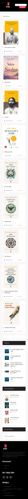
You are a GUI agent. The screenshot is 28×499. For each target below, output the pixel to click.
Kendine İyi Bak (14, 410)
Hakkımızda (6, 465)
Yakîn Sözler (7, 82)
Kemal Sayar (14, 411)
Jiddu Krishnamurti (9, 190)
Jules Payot (9, 155)
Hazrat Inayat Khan (9, 51)
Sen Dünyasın (7, 256)
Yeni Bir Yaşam (7, 186)
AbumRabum (13, 402)
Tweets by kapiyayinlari (9, 436)
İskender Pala (14, 404)
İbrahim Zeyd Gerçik (9, 331)
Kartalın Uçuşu (7, 221)
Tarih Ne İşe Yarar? (14, 417)
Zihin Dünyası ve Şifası (9, 47)
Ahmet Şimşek (14, 419)
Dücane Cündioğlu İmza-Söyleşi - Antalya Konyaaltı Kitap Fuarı (16, 364)
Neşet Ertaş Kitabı (14, 395)
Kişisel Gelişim (19, 51)
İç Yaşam (6, 117)
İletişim (5, 468)
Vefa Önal (9, 85)
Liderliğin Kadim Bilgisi (9, 327)
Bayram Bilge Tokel (15, 397)
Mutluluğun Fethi (8, 152)
